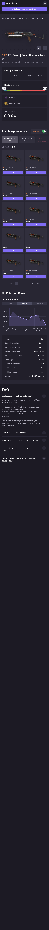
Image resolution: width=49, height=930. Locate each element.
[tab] (9, 303)
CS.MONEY (5, 18)
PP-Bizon (20, 18)
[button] (24, 98)
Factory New (35, 18)
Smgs (13, 18)
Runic (27, 18)
